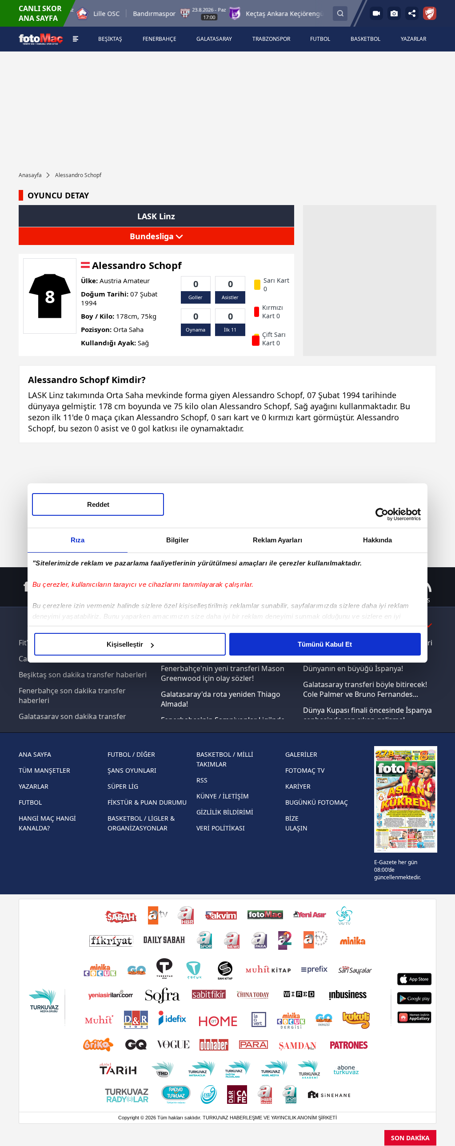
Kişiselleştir (125, 644)
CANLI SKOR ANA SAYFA (40, 13)
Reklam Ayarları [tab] (277, 540)
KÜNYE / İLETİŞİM (222, 796)
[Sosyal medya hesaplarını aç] (412, 13)
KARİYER (298, 786)
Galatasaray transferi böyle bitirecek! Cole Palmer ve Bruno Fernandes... (365, 689)
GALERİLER (301, 754)
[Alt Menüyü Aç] (75, 39)
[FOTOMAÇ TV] (376, 13)
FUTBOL (30, 802)
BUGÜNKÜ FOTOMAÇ (316, 802)
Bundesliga (153, 236)
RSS (202, 780)
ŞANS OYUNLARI (132, 770)
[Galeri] (394, 13)
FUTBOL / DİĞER (131, 754)
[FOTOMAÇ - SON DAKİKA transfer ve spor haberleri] (41, 38)
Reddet (98, 504)
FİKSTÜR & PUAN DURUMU (147, 802)
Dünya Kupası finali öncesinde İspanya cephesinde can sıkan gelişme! (367, 715)
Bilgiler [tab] (177, 540)
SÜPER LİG (123, 786)
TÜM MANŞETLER (44, 770)
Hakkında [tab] (377, 540)
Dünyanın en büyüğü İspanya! (353, 668)
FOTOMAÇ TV (304, 770)
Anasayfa (30, 175)
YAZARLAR (33, 786)
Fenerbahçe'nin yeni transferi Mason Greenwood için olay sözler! (222, 673)
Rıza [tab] (77, 540)
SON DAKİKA (410, 1138)
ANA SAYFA (35, 754)
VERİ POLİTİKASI (220, 828)
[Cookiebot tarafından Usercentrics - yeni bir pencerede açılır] (382, 514)
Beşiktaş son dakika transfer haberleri (83, 675)
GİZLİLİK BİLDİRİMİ (224, 812)
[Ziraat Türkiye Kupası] (429, 13)
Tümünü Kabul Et (325, 644)
